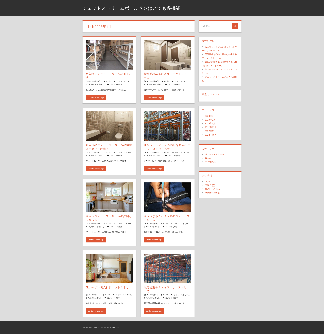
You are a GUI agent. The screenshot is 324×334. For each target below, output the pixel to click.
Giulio (108, 81)
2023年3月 (210, 115)
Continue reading (95, 97)
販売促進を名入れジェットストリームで (167, 289)
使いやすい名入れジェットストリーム (109, 289)
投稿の (210, 185)
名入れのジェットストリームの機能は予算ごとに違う (109, 147)
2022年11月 (211, 131)
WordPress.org (212, 192)
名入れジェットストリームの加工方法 (109, 76)
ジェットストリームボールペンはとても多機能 (131, 8)
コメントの (212, 188)
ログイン (209, 181)
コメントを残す (116, 84)
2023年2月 (210, 119)
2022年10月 (211, 134)
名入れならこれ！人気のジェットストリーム (167, 218)
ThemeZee (113, 327)
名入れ (91, 84)
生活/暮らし (99, 84)
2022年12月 (211, 127)
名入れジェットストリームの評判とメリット (109, 218)
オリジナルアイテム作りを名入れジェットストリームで (167, 147)
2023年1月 (210, 123)
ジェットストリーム (182, 223)
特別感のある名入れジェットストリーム (167, 76)
